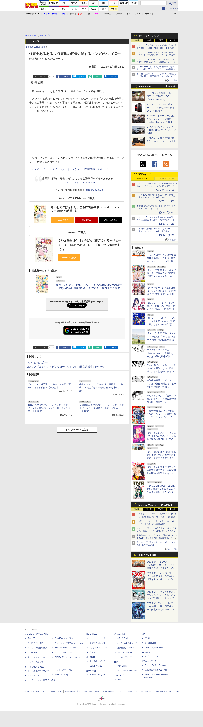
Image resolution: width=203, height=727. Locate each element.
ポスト (42, 77)
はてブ (81, 77)
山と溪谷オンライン (98, 661)
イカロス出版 (120, 634)
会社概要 (128, 691)
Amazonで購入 (62, 220)
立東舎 (92, 652)
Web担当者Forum (35, 643)
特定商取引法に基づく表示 (167, 691)
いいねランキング (166, 178)
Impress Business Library (65, 648)
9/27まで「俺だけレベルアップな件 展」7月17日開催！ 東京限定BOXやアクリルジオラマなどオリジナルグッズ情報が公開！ (161, 609)
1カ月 (172, 40)
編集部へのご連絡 (91, 691)
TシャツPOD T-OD (98, 648)
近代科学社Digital (97, 675)
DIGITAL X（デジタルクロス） (68, 657)
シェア (65, 77)
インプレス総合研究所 (37, 648)
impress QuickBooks (154, 648)
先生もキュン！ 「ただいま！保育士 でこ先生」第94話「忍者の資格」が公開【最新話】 (101, 387)
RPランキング (143, 178)
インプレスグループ (144, 691)
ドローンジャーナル (36, 657)
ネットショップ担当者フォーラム (69, 643)
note (97, 77)
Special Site (144, 86)
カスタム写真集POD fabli (156, 670)
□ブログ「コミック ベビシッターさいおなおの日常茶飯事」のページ (66, 366)
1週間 (160, 40)
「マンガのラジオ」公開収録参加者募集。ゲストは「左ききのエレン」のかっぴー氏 (161, 258)
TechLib (120, 679)
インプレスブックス (63, 670)
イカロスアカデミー (125, 657)
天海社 (148, 638)
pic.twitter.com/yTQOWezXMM (78, 182)
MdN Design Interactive (127, 671)
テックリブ (119, 675)
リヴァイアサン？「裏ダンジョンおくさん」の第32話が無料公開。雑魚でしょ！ (161, 398)
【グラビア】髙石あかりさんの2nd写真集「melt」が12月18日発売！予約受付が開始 (161, 336)
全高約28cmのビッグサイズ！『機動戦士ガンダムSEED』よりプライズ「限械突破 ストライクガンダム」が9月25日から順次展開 (157, 538)
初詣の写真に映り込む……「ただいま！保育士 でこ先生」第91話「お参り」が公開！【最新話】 (101, 408)
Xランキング (144, 174)
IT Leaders (32, 652)
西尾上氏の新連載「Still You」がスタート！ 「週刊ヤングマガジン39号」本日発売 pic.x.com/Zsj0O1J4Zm (155, 231)
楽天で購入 (86, 220)
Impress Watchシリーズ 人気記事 (155, 505)
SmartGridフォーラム (64, 638)
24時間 (149, 40)
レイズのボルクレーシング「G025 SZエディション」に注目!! (161, 130)
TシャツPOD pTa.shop (155, 665)
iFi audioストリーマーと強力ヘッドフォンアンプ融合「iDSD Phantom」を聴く (161, 118)
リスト (51, 77)
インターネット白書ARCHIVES (41, 680)
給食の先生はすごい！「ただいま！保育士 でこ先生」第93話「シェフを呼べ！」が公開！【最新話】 (49, 408)
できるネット (33, 675)
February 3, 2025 (93, 190)
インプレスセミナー (63, 652)
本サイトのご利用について (35, 691)
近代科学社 (91, 671)
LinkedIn (113, 77)
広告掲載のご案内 (72, 691)
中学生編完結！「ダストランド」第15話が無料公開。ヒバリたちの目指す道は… (161, 383)
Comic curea (150, 643)
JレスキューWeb (124, 652)
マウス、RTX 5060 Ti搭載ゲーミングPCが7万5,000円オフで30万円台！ (161, 107)
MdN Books (122, 666)
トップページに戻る (76, 429)
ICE (143, 634)
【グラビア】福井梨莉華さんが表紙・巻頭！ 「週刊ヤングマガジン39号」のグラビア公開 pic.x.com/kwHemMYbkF (157, 197)
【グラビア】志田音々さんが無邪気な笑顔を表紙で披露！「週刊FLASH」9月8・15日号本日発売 (157, 48)
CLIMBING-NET (96, 666)
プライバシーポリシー (111, 691)
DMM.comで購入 (110, 220)
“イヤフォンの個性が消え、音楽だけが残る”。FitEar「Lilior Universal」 (160, 96)
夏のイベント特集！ (148, 555)
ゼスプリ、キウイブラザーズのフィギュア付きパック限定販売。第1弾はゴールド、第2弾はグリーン (157, 517)
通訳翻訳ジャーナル (125, 648)
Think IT (31, 638)
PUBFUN (146, 652)
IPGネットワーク (149, 661)
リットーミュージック (99, 638)
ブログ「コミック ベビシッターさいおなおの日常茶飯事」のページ (69, 169)
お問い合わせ (56, 691)
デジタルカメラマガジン (38, 671)
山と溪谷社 (91, 657)
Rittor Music (91, 634)
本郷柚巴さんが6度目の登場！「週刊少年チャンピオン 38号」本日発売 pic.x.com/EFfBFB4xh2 (156, 208)
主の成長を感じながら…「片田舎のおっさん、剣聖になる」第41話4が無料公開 (161, 353)
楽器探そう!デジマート (99, 643)
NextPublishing (61, 675)
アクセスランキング (148, 36)
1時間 (136, 40)
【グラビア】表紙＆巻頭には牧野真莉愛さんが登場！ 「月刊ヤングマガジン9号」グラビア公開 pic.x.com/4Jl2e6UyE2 (157, 186)
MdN (116, 662)
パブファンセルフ (152, 656)
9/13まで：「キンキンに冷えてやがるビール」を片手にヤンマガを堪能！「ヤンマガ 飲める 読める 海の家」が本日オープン (161, 598)
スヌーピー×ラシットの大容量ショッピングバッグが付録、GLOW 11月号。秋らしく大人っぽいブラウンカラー (157, 531)
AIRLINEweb (122, 638)
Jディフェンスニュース (127, 643)
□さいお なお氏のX (38, 362)
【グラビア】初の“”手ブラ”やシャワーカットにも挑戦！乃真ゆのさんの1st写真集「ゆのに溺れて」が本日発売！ (157, 62)
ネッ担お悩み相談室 (36, 662)
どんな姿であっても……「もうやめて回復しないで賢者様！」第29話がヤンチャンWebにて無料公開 (157, 76)
